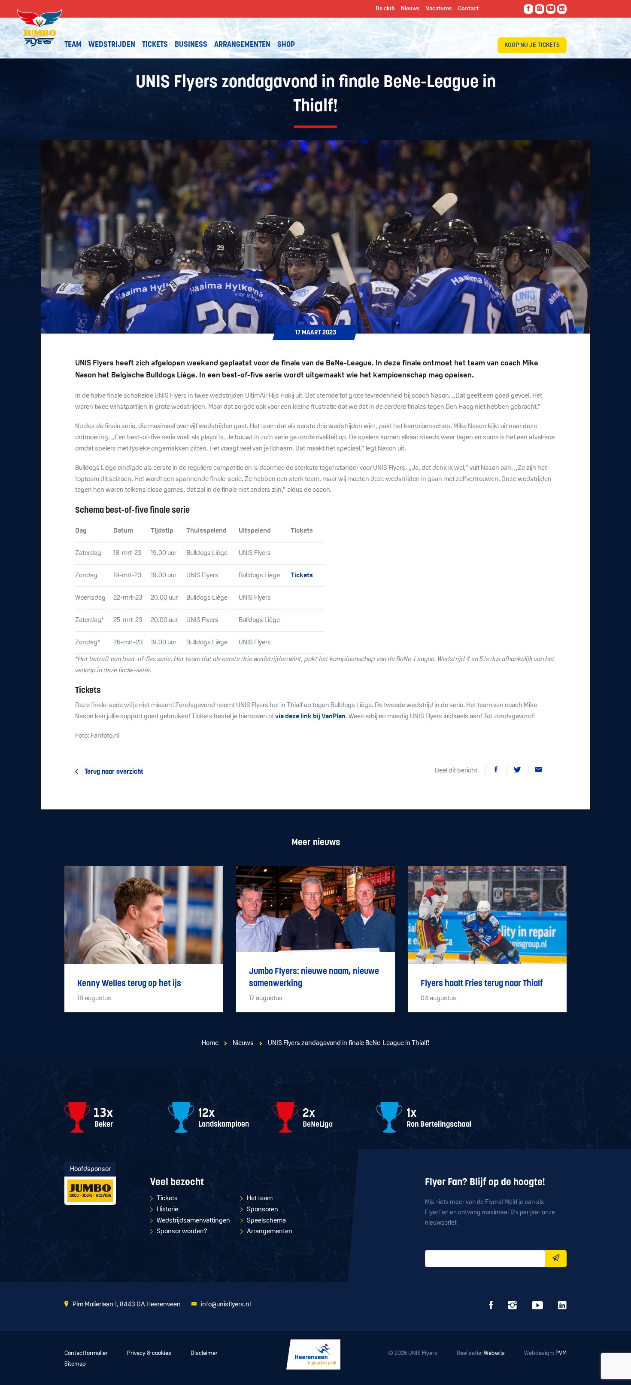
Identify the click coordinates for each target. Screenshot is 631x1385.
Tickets (302, 575)
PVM (561, 1353)
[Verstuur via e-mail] (538, 771)
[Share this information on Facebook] (496, 771)
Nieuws (243, 1043)
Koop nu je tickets (532, 45)
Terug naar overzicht (114, 772)
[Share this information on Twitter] (517, 771)
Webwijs (494, 1353)
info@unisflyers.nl (226, 1304)
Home (210, 1043)
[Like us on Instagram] (539, 9)
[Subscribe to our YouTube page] (550, 9)
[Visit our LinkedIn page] (562, 9)
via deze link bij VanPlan (310, 716)
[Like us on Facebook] (528, 9)
